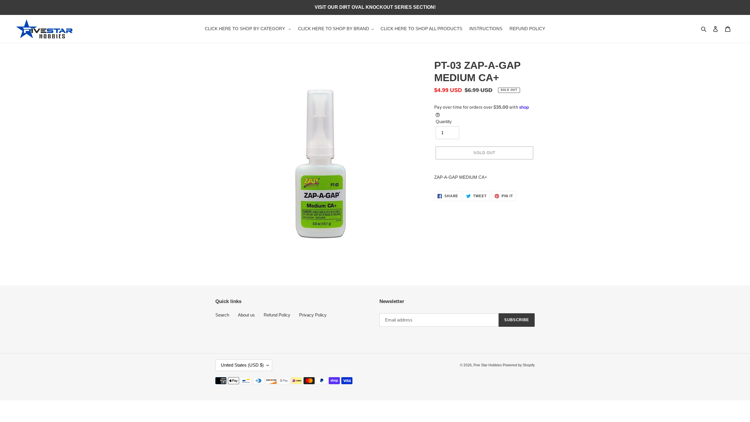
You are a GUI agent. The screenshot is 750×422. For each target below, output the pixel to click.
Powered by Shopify (519, 365)
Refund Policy (277, 314)
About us (246, 314)
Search (222, 314)
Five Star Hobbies (488, 365)
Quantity (444, 121)
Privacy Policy (313, 314)
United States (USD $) (242, 365)
